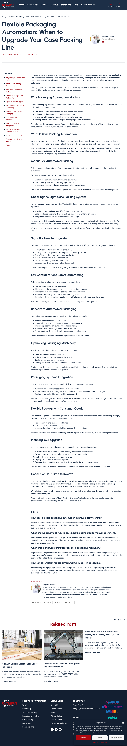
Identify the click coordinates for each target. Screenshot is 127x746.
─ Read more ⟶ (9, 681)
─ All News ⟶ (118, 620)
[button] (123, 723)
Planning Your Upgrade (14, 135)
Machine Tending (29, 712)
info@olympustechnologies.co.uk (86, 709)
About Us (54, 5)
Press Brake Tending (30, 716)
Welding (25, 705)
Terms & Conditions (59, 723)
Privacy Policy (103, 742)
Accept (83, 737)
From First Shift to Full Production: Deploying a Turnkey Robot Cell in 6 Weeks (102, 634)
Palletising (26, 709)
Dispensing (26, 723)
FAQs (8, 145)
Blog (4, 16)
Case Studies (66, 5)
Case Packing (27, 719)
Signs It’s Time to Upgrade (15, 102)
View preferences (116, 737)
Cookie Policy (95, 742)
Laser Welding (28, 727)
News (76, 5)
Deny (100, 737)
